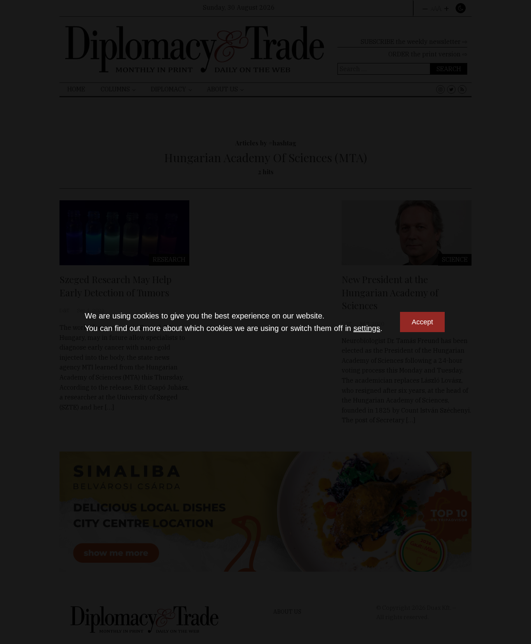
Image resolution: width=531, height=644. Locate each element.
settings (366, 328)
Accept (422, 322)
